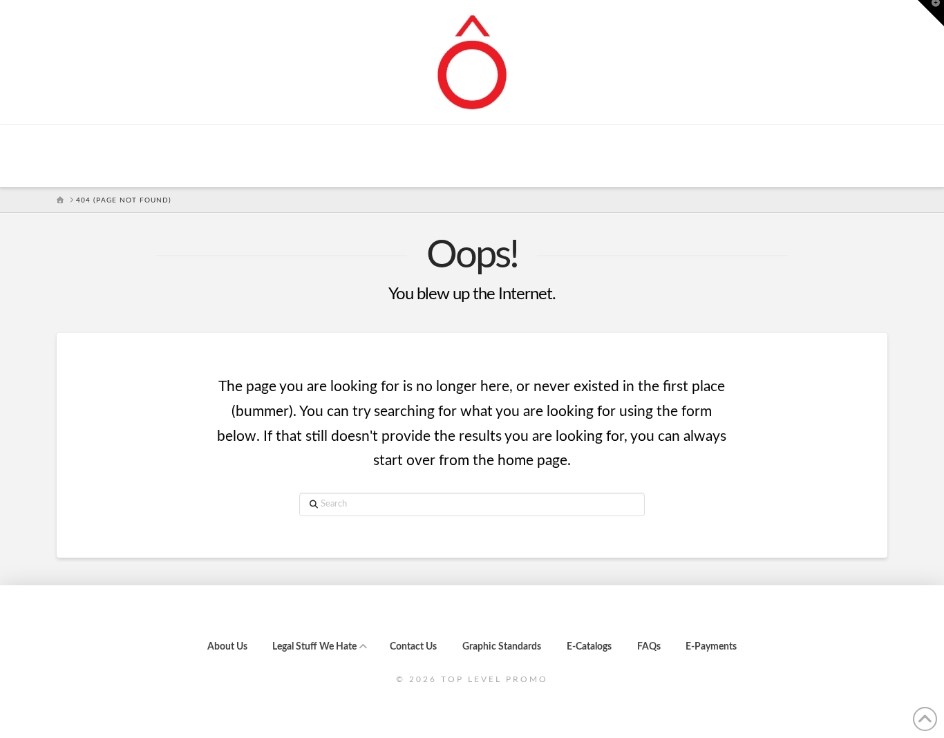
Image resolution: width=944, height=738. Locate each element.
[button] (931, 13)
